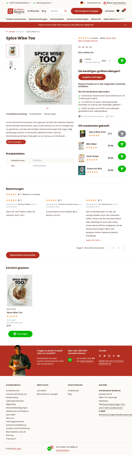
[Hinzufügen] (122, 144)
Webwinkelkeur (119, 3)
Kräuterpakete (57, 19)
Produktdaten (35, 114)
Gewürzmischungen (38, 19)
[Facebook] (100, 356)
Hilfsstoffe (96, 19)
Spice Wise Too (14, 312)
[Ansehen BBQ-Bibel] (81, 145)
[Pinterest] (114, 356)
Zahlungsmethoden (15, 401)
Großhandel (33, 11)
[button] (47, 108)
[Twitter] (105, 356)
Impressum (11, 438)
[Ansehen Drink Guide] (81, 158)
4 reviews (94, 38)
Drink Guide (92, 156)
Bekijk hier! (89, 25)
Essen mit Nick (94, 168)
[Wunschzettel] (118, 11)
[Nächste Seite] (123, 248)
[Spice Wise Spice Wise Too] (19, 291)
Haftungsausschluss (15, 421)
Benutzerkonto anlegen (47, 394)
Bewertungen (50, 114)
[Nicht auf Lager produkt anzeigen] (122, 134)
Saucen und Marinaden (77, 19)
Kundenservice (94, 3)
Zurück (11, 31)
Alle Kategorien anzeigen (86, 11)
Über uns (10, 418)
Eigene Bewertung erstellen (23, 255)
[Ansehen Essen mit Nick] (81, 170)
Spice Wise (111, 38)
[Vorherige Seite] (107, 248)
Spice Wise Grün (97, 132)
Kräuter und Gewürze (16, 19)
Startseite (20, 31)
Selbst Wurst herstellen (115, 19)
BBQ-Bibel (91, 144)
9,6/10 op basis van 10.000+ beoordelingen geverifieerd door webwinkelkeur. (98, 109)
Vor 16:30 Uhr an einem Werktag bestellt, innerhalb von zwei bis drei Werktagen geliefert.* (100, 103)
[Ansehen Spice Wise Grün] (82, 133)
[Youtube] (118, 356)
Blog (44, 11)
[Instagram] (109, 356)
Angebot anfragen (92, 77)
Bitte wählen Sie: (86, 52)
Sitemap (10, 435)
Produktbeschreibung (16, 114)
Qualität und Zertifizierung (18, 428)
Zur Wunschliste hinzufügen (92, 116)
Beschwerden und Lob (16, 432)
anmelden (41, 390)
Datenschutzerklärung (16, 425)
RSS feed (17, 448)
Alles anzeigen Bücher (88, 41)
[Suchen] (65, 11)
